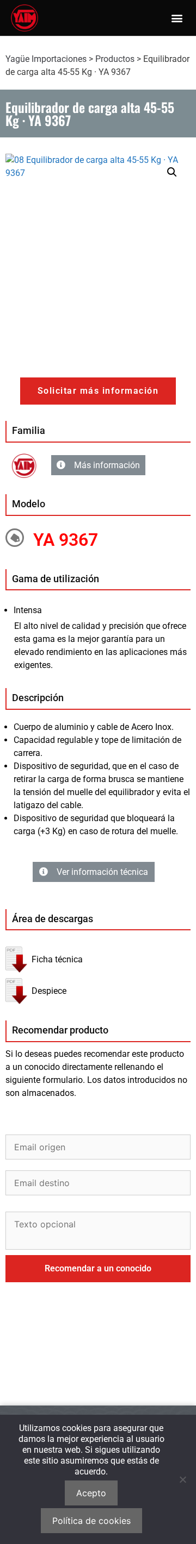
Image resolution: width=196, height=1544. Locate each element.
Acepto (91, 1493)
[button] (177, 18)
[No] (182, 1479)
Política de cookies (91, 1520)
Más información (107, 465)
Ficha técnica (57, 959)
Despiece (49, 991)
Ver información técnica (102, 872)
